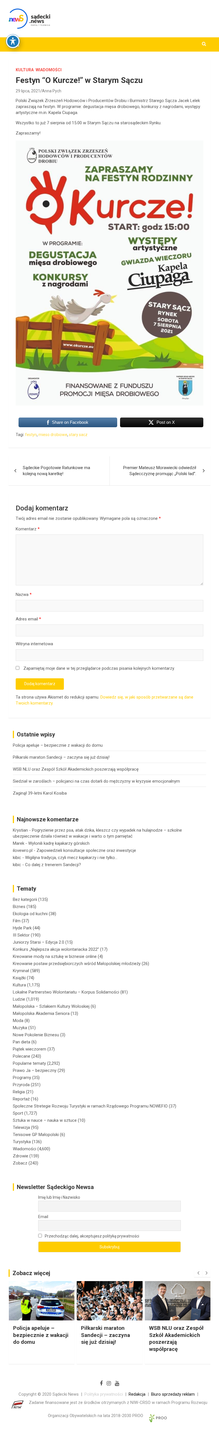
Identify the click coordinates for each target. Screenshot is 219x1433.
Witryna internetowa (34, 643)
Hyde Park (22, 928)
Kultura (25, 70)
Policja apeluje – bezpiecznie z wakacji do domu (58, 745)
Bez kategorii (25, 899)
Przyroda (21, 1084)
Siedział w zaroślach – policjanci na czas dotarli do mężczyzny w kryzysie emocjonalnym (96, 781)
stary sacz (78, 434)
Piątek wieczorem (29, 1049)
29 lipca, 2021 (28, 91)
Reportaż (21, 1099)
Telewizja (21, 1127)
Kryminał (21, 970)
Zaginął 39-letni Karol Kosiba (40, 793)
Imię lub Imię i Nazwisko (59, 1197)
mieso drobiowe (52, 434)
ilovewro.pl (23, 850)
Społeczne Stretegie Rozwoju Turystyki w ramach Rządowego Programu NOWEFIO (90, 1106)
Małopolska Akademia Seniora (41, 1013)
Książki (19, 977)
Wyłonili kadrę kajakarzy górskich (59, 843)
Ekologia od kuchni (30, 913)
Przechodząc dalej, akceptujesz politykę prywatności (91, 1236)
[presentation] (198, 1273)
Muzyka (20, 1027)
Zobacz (20, 1163)
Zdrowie (20, 1156)
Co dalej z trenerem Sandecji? (53, 864)
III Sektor (21, 935)
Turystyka (22, 1141)
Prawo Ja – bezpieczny (34, 1070)
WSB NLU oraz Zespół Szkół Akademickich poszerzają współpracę (76, 769)
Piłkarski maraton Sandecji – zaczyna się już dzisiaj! (61, 757)
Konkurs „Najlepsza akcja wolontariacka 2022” (56, 949)
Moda (18, 1020)
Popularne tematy (29, 1063)
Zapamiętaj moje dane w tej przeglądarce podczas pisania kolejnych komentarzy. (99, 668)
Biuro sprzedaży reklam (173, 1394)
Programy (22, 1077)
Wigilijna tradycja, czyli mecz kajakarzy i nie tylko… (71, 857)
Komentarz (28, 529)
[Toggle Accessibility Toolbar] (13, 41)
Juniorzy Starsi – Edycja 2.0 (38, 942)
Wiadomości (49, 70)
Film (17, 920)
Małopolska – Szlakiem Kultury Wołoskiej (51, 1006)
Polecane (21, 1056)
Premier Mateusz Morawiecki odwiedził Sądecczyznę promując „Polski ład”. (159, 470)
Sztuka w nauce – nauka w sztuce (45, 1120)
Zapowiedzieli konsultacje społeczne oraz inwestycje (86, 850)
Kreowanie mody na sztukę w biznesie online (55, 956)
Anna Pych (51, 91)
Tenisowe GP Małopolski (36, 1134)
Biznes (19, 906)
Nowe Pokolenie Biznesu (36, 1034)
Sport (18, 1113)
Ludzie (19, 999)
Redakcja (137, 1394)
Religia (19, 1091)
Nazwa (24, 594)
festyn (31, 434)
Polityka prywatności (103, 1394)
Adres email (28, 619)
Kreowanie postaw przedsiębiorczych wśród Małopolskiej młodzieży (77, 963)
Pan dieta (21, 1042)
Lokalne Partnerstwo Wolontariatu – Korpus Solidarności (66, 992)
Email (43, 1216)
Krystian (20, 830)
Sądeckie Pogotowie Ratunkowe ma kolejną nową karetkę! (56, 470)
